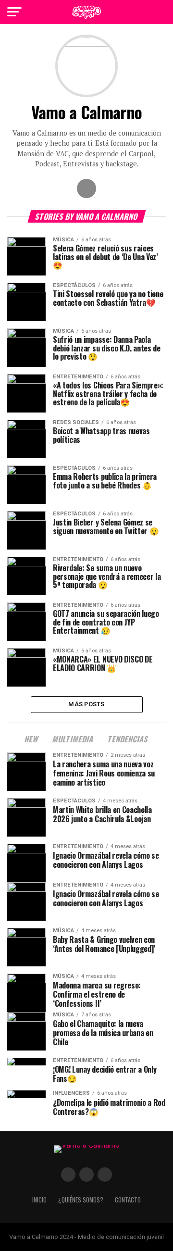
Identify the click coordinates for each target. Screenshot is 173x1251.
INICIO (39, 1199)
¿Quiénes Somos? (80, 1199)
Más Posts (86, 704)
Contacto (128, 1199)
